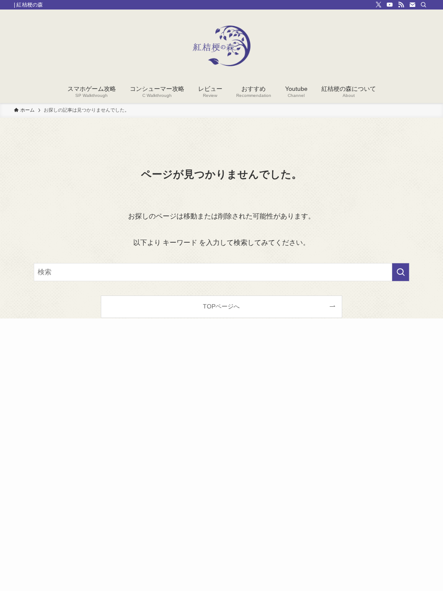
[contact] (412, 5)
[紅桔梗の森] (221, 46)
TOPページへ (221, 306)
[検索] (423, 5)
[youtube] (389, 5)
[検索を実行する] (400, 272)
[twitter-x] (378, 5)
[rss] (401, 5)
